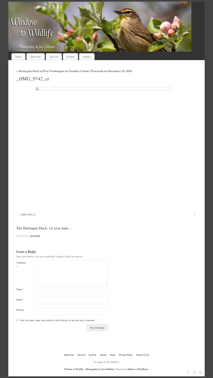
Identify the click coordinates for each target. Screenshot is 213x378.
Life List (54, 56)
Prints (113, 354)
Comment (20, 264)
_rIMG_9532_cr (27, 214)
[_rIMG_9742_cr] (106, 148)
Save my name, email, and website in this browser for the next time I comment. (57, 320)
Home (18, 56)
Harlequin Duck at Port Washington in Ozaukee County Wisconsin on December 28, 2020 (74, 71)
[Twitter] (194, 372)
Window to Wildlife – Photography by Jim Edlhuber (89, 369)
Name (20, 289)
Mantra (131, 369)
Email (20, 299)
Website (20, 309)
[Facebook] (188, 372)
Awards (87, 56)
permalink (35, 235)
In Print (70, 56)
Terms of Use (142, 354)
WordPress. (143, 369)
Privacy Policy (126, 354)
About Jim (35, 56)
